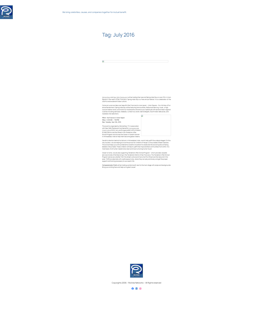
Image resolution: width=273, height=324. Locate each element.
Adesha (4, 201)
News (87, 204)
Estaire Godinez (114, 201)
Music (77, 204)
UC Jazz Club (249, 204)
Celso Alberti (75, 201)
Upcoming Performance (11, 208)
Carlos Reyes (55, 201)
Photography (138, 204)
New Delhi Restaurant (120, 97)
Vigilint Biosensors (66, 209)
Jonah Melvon (235, 201)
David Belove (86, 201)
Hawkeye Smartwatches (184, 201)
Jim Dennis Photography (221, 201)
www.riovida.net (107, 208)
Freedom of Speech (148, 201)
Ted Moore (215, 204)
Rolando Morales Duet (188, 204)
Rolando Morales (166, 204)
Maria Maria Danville (25, 204)
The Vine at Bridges (228, 204)
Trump (240, 204)
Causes (66, 201)
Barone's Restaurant (31, 201)
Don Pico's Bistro (99, 201)
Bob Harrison (43, 201)
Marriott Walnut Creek (63, 204)
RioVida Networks (37, 12)
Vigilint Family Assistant (83, 209)
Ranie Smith (148, 204)
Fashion (127, 201)
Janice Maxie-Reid (198, 201)
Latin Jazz (8, 203)
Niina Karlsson (96, 204)
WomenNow (106, 97)
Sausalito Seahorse (203, 204)
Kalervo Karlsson (246, 201)
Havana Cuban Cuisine (166, 201)
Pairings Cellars (124, 204)
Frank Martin (136, 201)
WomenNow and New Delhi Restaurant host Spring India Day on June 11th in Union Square (132, 52)
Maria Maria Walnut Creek (44, 204)
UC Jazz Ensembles (263, 204)
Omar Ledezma (109, 204)
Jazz (209, 201)
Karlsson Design (258, 201)
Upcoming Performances (41, 208)
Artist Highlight (15, 201)
